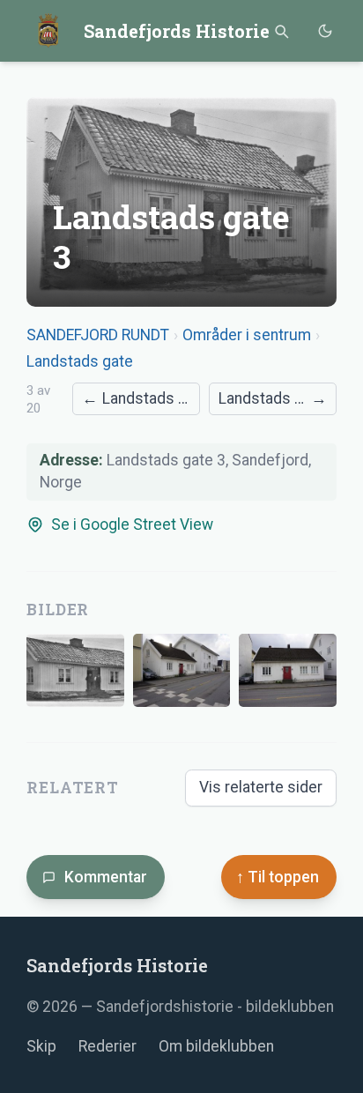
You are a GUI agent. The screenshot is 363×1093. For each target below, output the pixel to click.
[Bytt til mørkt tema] (324, 31)
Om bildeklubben (216, 1046)
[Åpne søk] (280, 31)
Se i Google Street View (132, 524)
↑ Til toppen (277, 877)
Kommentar (105, 877)
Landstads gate (79, 361)
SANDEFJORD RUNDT (97, 335)
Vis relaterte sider (260, 787)
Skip (41, 1046)
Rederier (107, 1046)
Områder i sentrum (246, 335)
